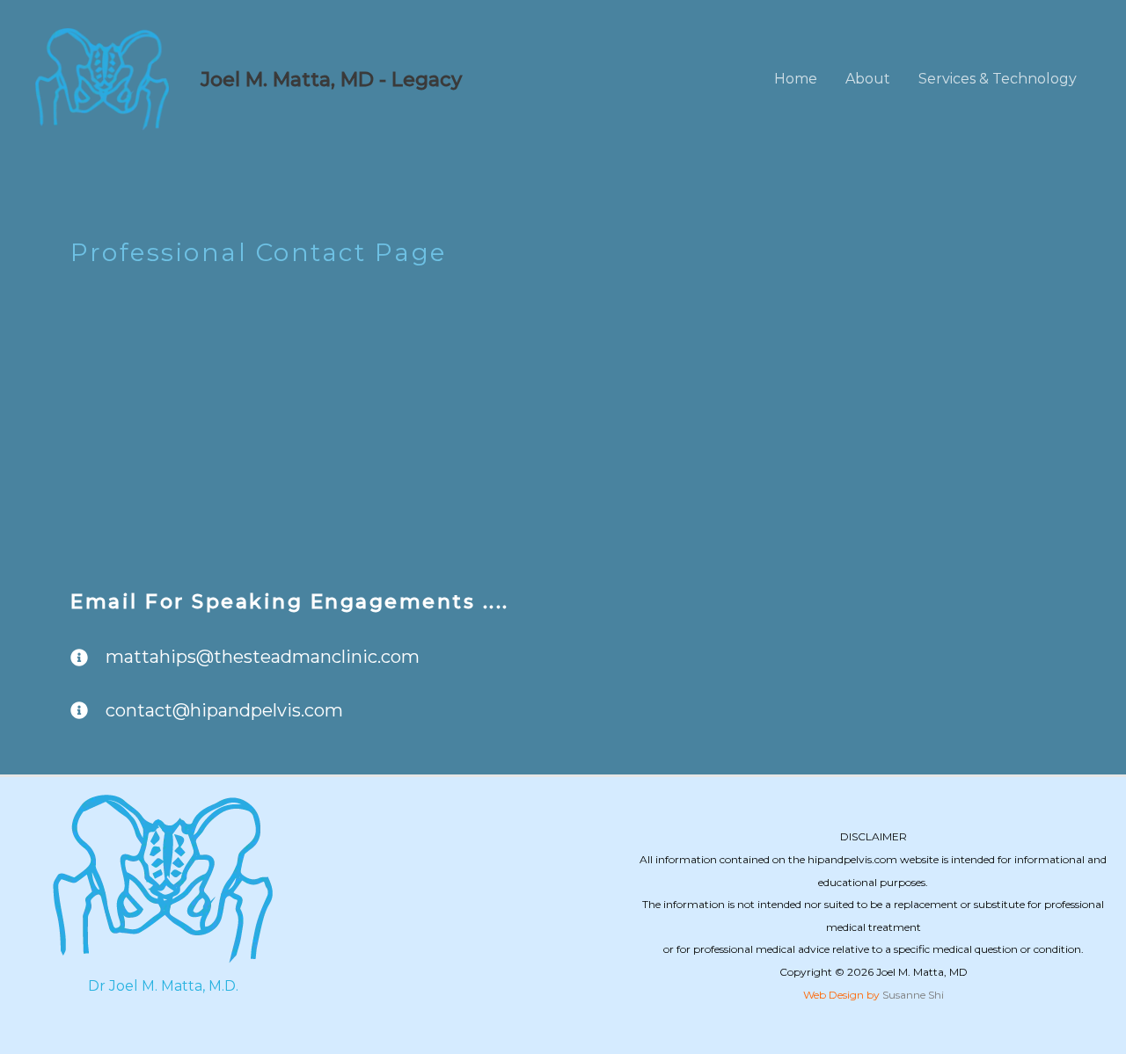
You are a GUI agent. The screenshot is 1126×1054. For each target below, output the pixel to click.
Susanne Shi (913, 994)
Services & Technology (997, 78)
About (867, 78)
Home (795, 78)
